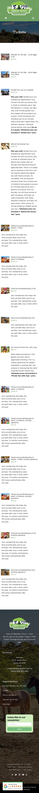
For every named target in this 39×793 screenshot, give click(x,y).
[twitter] (16, 775)
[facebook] (12, 775)
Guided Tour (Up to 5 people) (22, 90)
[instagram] (19, 775)
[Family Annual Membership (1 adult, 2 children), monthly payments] (5, 496)
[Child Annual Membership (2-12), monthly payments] (5, 535)
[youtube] (23, 775)
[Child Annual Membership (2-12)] (5, 291)
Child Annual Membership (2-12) (23, 288)
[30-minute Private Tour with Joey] (5, 349)
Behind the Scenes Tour (20, 144)
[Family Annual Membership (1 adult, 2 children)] (5, 259)
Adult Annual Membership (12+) (23, 318)
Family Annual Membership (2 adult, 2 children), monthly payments (22, 420)
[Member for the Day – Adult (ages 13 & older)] (5, 74)
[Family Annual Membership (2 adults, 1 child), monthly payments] (5, 459)
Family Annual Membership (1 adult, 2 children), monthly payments (22, 496)
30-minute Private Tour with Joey (24, 347)
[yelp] (26, 775)
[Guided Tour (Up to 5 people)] (5, 92)
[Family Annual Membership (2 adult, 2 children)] (5, 389)
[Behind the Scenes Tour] (5, 146)
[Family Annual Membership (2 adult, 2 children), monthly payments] (5, 420)
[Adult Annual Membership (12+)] (5, 320)
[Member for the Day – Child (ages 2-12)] (5, 57)
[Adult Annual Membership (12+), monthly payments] (5, 572)
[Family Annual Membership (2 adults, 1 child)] (5, 228)
